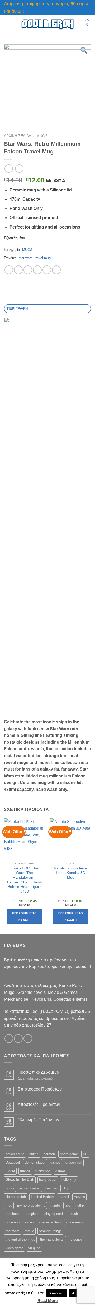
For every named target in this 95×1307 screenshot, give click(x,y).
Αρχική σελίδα (17, 136)
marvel (64, 1197)
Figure (10, 1171)
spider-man (74, 1222)
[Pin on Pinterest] (46, 269)
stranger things (50, 1231)
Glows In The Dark (20, 1180)
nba (67, 1205)
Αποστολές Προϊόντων (39, 1104)
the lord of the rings (20, 1239)
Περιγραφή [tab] (17, 309)
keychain (52, 1188)
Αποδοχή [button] (56, 1293)
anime (34, 1154)
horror (10, 1188)
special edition (50, 1222)
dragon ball (73, 1162)
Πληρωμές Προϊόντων (38, 1119)
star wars (25, 258)
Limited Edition (42, 1197)
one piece (32, 1214)
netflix (80, 1205)
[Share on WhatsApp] (8, 269)
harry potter (47, 1180)
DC (85, 1154)
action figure (15, 1154)
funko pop (42, 1171)
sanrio (29, 1222)
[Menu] (7, 24)
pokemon (13, 1222)
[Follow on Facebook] (8, 1038)
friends (25, 1171)
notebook (13, 1214)
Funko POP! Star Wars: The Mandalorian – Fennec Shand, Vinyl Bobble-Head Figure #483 (24, 879)
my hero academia (31, 1205)
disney (55, 1162)
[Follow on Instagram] (18, 1038)
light (67, 1188)
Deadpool (13, 1162)
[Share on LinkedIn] (56, 269)
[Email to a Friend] (37, 269)
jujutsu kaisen (29, 1188)
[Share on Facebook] (18, 269)
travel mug (43, 258)
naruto (55, 1205)
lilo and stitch (16, 1197)
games (60, 1171)
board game (69, 1154)
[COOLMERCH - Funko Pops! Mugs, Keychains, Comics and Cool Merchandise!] (47, 24)
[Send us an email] (27, 1038)
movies (79, 1197)
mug (9, 1205)
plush (74, 1214)
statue (29, 1231)
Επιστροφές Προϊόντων (40, 1089)
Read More (47, 1300)
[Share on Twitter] (27, 269)
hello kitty (68, 1180)
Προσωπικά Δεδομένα (38, 1072)
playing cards (54, 1214)
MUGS (42, 136)
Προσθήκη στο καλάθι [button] (24, 917)
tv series (76, 1239)
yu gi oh (34, 1248)
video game (14, 1248)
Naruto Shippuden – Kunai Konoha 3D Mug (70, 872)
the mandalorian (52, 1239)
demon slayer (35, 1162)
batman (49, 1154)
